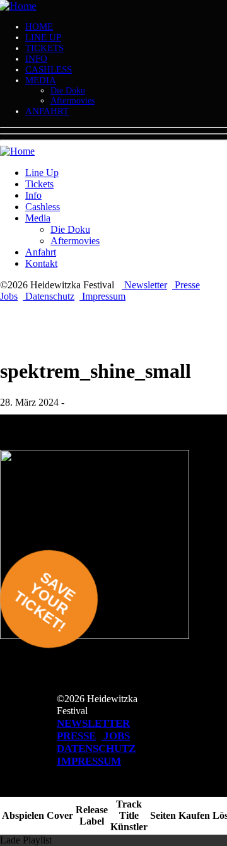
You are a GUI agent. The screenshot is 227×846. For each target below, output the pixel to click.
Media (40, 80)
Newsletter (144, 284)
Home (39, 26)
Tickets (44, 48)
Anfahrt (47, 111)
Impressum (102, 296)
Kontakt (41, 263)
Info (36, 59)
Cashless (48, 69)
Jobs (9, 296)
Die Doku (67, 90)
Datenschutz (48, 296)
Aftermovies (72, 100)
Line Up (43, 37)
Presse (186, 284)
